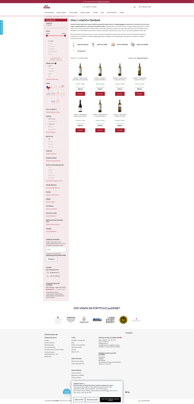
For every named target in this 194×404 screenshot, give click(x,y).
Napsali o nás (75, 352)
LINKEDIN (101, 359)
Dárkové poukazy (76, 373)
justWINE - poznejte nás (78, 340)
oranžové (56, 146)
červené (56, 144)
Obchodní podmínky (50, 347)
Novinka (56, 43)
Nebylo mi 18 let (79, 399)
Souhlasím (110, 399)
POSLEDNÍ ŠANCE (56, 51)
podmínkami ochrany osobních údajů (56, 255)
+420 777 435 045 (55, 276)
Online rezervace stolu (78, 363)
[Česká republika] (48, 88)
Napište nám (48, 356)
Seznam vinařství (76, 377)
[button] (121, 12)
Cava (56, 167)
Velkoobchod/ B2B (77, 347)
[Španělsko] (58, 103)
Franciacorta (56, 175)
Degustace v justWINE (78, 375)
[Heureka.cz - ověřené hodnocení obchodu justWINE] (67, 392)
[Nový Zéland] (48, 95)
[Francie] (53, 88)
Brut (56, 76)
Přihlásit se (51, 259)
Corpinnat (56, 170)
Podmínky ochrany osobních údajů (54, 349)
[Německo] (62, 88)
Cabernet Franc (56, 129)
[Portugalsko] (53, 95)
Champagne (56, 178)
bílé (56, 139)
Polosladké (56, 71)
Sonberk (51, 25)
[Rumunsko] (62, 95)
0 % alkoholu (56, 46)
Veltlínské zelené (56, 121)
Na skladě (56, 41)
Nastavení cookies (92, 399)
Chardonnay (56, 124)
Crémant (56, 172)
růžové (56, 141)
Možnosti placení (49, 345)
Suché (56, 66)
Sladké (56, 73)
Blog (73, 343)
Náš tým (74, 349)
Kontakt (47, 340)
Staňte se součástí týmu (78, 345)
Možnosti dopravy (50, 343)
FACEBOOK (102, 357)
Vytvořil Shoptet (145, 400)
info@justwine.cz (54, 272)
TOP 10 (56, 54)
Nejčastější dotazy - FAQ (51, 354)
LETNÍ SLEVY (56, 49)
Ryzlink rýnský (56, 119)
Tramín (108, 36)
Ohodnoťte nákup (49, 352)
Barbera (56, 126)
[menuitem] (49, 12)
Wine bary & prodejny (77, 361)
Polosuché (56, 68)
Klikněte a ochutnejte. (103, 1)
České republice (120, 24)
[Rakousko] (58, 95)
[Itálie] (58, 88)
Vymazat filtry (55, 58)
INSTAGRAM (102, 360)
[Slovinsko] (53, 103)
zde (105, 389)
